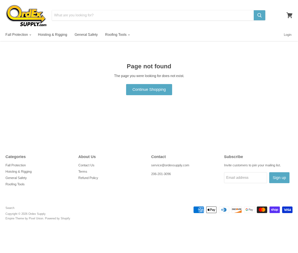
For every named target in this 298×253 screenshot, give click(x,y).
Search (9, 208)
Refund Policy (88, 178)
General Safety (86, 34)
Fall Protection (17, 34)
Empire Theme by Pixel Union (24, 218)
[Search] (259, 15)
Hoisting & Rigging (52, 34)
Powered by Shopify (57, 218)
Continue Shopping (149, 89)
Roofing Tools (116, 34)
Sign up (279, 178)
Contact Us (86, 165)
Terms (82, 171)
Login (287, 34)
